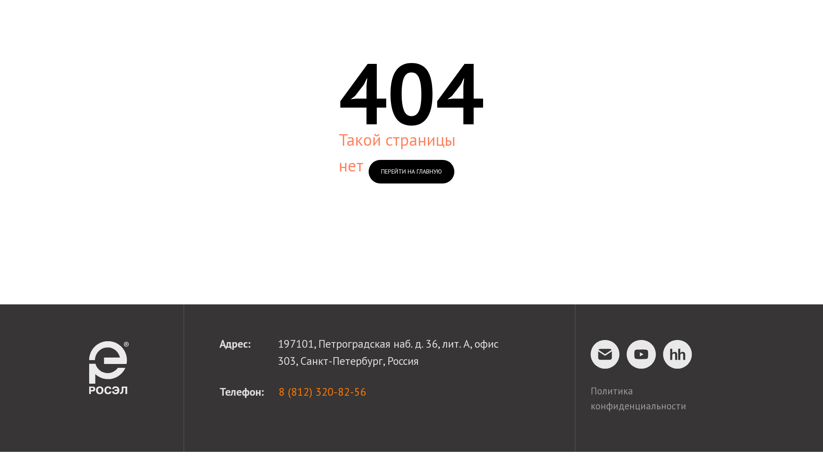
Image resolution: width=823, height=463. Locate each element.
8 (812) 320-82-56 (322, 392)
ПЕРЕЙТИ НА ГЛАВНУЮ (411, 171)
